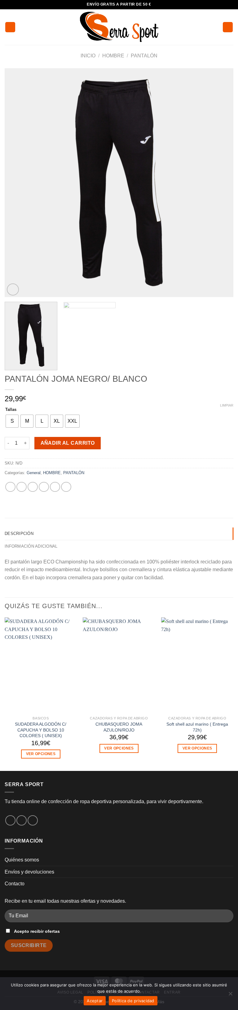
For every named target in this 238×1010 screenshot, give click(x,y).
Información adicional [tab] (31, 546)
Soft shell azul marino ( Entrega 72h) (197, 727)
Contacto (14, 883)
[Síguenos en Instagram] (21, 820)
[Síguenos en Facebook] (10, 820)
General (34, 472)
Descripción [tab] (19, 533)
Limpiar (226, 405)
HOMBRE (113, 55)
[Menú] (10, 27)
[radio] (12, 421)
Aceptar (95, 1000)
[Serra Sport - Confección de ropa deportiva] (119, 27)
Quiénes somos (22, 859)
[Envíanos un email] (33, 820)
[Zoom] (13, 289)
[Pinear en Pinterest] (55, 487)
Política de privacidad (133, 1000)
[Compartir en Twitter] (33, 487)
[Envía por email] (44, 487)
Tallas (10, 409)
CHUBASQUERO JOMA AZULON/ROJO (118, 727)
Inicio (88, 55)
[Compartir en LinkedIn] (66, 487)
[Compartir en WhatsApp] (10, 487)
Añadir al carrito (68, 443)
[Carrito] (228, 27)
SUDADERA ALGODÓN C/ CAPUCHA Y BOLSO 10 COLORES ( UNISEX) (40, 730)
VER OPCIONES (40, 754)
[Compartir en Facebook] (21, 487)
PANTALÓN (144, 55)
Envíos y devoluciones (29, 871)
